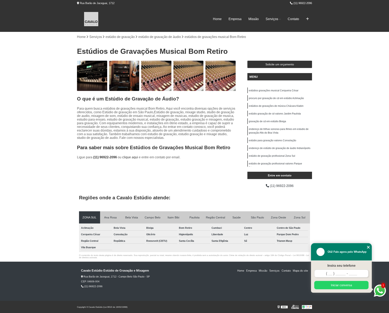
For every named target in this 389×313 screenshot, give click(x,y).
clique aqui (130, 157)
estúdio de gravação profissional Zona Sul (272, 155)
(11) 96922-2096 (302, 3)
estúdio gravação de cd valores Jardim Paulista (275, 113)
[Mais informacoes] (307, 19)
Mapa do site (300, 270)
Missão (253, 19)
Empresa (235, 19)
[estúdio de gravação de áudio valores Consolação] (188, 76)
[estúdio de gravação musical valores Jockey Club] (220, 76)
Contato (293, 19)
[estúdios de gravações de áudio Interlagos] (92, 76)
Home (217, 19)
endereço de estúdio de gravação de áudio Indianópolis (279, 148)
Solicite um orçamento (279, 64)
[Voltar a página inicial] (91, 19)
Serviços (272, 19)
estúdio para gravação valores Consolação (272, 140)
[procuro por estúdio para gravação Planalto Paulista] (124, 76)
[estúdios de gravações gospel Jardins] (156, 76)
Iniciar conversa (341, 285)
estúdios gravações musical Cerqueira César (273, 90)
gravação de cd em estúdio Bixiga (267, 121)
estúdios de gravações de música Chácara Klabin (276, 106)
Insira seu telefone (341, 265)
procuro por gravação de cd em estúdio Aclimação (276, 98)
